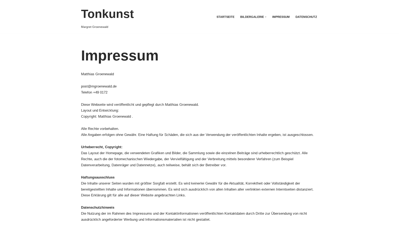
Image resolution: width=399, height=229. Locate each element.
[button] (265, 17)
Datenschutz (306, 16)
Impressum (281, 16)
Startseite (225, 16)
